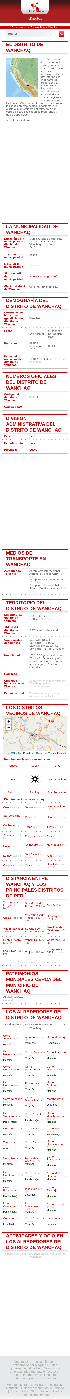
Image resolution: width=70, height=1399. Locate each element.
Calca (28, 865)
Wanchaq (36, 18)
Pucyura (30, 836)
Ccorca (51, 817)
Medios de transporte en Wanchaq (26, 558)
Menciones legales (20, 1384)
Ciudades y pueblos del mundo (42, 1388)
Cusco (33, 443)
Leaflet (17, 752)
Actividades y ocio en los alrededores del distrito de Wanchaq (34, 1241)
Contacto (12, 1388)
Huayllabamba (56, 864)
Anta (49, 855)
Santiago (13, 792)
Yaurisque (9, 835)
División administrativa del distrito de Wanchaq (34, 424)
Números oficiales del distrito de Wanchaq (31, 382)
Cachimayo (10, 825)
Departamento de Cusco (25, 27)
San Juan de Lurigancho (11, 904)
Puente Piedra (12, 939)
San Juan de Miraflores (54, 929)
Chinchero (31, 844)
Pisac (50, 836)
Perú (32, 436)
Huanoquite (54, 844)
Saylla (50, 826)
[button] (8, 722)
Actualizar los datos (18, 120)
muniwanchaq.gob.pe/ (43, 276)
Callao (7, 917)
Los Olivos (9, 951)
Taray (56, 765)
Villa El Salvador (13, 928)
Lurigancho (54, 949)
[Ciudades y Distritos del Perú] (35, 7)
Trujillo (29, 952)
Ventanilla (31, 939)
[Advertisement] (35, 174)
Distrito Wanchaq (49, 27)
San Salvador (33, 854)
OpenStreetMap (44, 752)
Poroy (28, 817)
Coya (6, 846)
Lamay (7, 855)
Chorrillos (53, 939)
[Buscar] (61, 34)
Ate (49, 905)
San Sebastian (57, 779)
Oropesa (8, 865)
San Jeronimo (11, 815)
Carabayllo (53, 916)
